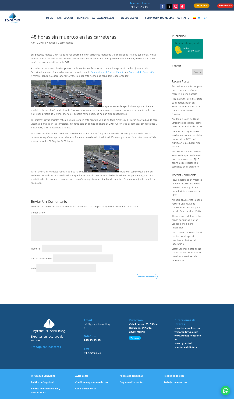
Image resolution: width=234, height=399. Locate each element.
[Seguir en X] (169, 6)
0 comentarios (65, 42)
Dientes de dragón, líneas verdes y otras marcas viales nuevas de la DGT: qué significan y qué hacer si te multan (187, 139)
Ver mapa (135, 338)
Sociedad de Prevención (142, 72)
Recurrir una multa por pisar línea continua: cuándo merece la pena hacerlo (187, 90)
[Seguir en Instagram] (175, 6)
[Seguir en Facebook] (162, 6)
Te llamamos (201, 5)
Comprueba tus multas (159, 17)
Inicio (49, 17)
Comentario (38, 212)
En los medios (129, 17)
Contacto (183, 17)
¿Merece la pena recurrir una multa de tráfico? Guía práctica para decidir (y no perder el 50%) (187, 187)
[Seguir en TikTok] (182, 6)
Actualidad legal (103, 17)
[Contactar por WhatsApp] (225, 390)
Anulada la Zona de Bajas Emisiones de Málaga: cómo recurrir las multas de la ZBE (187, 122)
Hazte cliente (225, 5)
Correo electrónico (42, 258)
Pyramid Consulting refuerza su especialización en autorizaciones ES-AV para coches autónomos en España (187, 106)
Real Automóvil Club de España (107, 72)
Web (33, 268)
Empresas (83, 17)
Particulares (65, 17)
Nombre (36, 248)
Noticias (51, 42)
